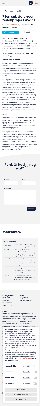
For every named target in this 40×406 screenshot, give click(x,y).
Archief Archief (13, 25)
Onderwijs (6, 298)
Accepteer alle (21, 399)
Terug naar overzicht (13, 11)
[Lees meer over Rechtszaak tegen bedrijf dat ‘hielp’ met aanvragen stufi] (20, 245)
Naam (7, 180)
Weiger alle (21, 390)
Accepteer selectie (21, 394)
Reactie (7, 188)
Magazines (24, 298)
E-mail (24, 180)
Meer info (26, 366)
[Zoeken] (30, 3)
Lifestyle (5, 300)
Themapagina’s (8, 305)
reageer (11, 32)
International (7, 303)
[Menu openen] (3, 3)
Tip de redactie (26, 300)
